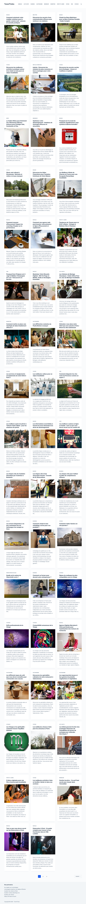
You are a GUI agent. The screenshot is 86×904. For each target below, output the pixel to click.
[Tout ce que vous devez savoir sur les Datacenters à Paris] (16, 841)
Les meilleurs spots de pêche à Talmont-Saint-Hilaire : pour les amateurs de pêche (16, 425)
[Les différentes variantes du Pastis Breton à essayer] (43, 337)
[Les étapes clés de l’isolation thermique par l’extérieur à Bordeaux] (16, 489)
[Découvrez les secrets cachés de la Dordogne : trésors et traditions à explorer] (69, 82)
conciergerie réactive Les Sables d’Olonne (15, 889)
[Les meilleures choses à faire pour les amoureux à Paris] (43, 740)
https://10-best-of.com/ (10, 896)
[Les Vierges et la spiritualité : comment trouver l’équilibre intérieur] (16, 742)
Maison (8, 14)
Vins (72, 4)
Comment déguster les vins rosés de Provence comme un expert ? (68, 375)
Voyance (77, 4)
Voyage (67, 4)
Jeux (60, 421)
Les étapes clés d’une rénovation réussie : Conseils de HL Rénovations (42, 475)
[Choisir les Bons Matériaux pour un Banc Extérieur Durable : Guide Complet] (69, 32)
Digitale (8, 219)
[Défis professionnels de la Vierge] (16, 638)
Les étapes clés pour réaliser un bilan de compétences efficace (68, 475)
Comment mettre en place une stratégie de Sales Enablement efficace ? (16, 325)
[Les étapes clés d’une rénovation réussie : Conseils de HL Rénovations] (43, 489)
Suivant (77, 876)
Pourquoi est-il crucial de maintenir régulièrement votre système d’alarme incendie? (69, 122)
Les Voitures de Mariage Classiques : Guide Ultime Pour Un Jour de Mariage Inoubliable (69, 275)
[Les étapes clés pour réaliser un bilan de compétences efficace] (69, 489)
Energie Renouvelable (11, 572)
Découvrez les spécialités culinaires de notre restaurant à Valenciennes (43, 677)
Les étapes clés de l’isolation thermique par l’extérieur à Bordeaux (15, 475)
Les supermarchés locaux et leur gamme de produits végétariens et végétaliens (68, 677)
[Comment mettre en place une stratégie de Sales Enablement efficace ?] (16, 339)
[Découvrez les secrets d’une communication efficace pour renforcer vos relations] (43, 32)
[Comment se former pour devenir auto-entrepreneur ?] (43, 588)
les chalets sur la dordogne (11, 887)
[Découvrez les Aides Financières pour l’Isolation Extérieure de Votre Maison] (43, 187)
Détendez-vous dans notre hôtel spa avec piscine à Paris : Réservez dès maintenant (69, 325)
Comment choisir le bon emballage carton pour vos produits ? (41, 525)
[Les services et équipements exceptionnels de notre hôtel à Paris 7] (16, 389)
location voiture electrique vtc (12, 892)
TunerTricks (9, 4)
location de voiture (9, 894)
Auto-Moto (26, 4)
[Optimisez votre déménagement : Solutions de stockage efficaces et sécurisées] (43, 137)
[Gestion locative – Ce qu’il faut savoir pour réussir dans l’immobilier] (69, 795)
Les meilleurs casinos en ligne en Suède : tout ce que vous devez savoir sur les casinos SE (69, 425)
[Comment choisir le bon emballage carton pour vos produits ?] (43, 538)
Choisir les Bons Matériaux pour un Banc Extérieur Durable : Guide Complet (69, 19)
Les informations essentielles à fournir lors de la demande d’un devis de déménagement (43, 425)
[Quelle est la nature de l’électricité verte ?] (16, 588)
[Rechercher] (81, 4)
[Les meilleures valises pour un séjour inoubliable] (43, 387)
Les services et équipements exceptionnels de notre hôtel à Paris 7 (16, 375)
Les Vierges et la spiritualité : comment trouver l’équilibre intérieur (15, 728)
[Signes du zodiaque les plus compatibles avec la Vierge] (69, 588)
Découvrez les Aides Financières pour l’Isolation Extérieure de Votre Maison (41, 174)
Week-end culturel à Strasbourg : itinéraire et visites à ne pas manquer (14, 174)
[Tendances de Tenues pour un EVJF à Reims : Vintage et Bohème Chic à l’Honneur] (69, 237)
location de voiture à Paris (11, 891)
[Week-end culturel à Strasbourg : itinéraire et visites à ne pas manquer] (16, 187)
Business (33, 4)
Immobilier (46, 4)
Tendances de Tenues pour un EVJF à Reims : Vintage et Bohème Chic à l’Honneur (69, 224)
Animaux (20, 4)
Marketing (52, 4)
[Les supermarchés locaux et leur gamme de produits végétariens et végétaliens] (69, 690)
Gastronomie (39, 4)
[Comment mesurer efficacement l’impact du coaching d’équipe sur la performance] (16, 239)
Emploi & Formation (37, 64)
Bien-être (35, 14)
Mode (7, 118)
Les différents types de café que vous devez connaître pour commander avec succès (16, 677)
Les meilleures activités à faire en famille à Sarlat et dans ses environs (43, 782)
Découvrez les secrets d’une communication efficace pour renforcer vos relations (42, 19)
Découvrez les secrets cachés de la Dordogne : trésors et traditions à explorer (69, 69)
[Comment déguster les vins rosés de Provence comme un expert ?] (69, 389)
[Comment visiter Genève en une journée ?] (69, 537)
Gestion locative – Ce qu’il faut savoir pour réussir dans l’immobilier (69, 782)
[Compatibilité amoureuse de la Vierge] (43, 638)
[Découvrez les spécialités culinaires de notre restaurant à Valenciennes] (43, 690)
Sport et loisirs (60, 4)
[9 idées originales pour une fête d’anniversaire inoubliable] (16, 793)
